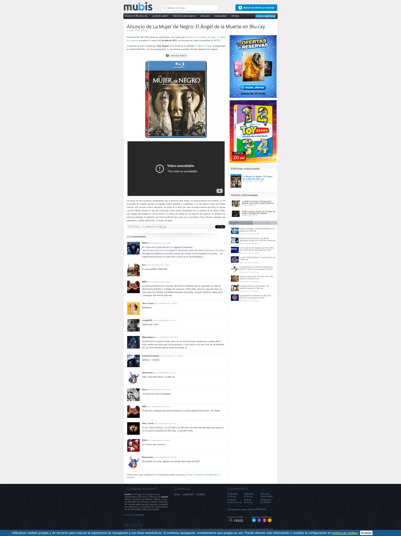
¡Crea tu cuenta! (194, 474)
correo (177, 494)
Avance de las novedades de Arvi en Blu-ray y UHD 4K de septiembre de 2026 (256, 249)
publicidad (188, 494)
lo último (235, 222)
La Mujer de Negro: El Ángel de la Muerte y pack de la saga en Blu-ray (258, 202)
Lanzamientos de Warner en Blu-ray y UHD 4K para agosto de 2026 (255, 297)
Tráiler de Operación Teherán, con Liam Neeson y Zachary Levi (256, 277)
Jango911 (147, 320)
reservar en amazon (178, 55)
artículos (267, 495)
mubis (138, 6)
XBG (144, 281)
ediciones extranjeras (184, 16)
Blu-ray (162, 226)
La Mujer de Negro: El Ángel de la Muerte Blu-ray (257, 177)
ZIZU (144, 440)
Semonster (147, 372)
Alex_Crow (147, 423)
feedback (200, 494)
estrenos (248, 495)
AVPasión (246, 509)
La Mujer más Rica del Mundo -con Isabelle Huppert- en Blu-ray (254, 287)
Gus (144, 265)
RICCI (145, 243)
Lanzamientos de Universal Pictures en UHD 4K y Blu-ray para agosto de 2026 (256, 268)
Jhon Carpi (148, 303)
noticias (234, 500)
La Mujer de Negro (203, 46)
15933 (238, 521)
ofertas (248, 500)
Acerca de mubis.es (134, 514)
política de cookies (345, 533)
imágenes (265, 500)
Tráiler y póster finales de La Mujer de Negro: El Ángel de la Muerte (258, 212)
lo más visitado (263, 222)
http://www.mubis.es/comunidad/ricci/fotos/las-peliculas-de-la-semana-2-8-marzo (183, 250)
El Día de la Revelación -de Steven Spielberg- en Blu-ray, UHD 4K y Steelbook (257, 239)
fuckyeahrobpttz (150, 355)
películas (232, 495)
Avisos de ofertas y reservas (258, 7)
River (144, 389)
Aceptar (366, 533)
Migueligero (148, 337)
